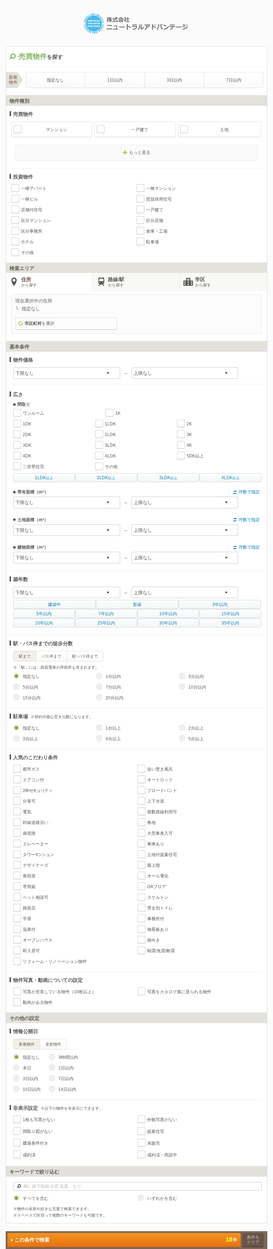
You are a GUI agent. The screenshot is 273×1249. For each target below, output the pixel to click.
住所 (29, 281)
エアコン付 (33, 780)
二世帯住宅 (33, 467)
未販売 (153, 1143)
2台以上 (196, 728)
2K (189, 424)
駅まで (25, 656)
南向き (153, 940)
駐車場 (152, 242)
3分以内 (196, 676)
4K (189, 445)
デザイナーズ (35, 865)
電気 (27, 812)
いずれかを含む (162, 1198)
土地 (224, 130)
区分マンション (36, 220)
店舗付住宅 (31, 210)
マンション (56, 130)
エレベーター (35, 844)
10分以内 (197, 687)
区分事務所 (31, 231)
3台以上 (30, 739)
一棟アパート (34, 188)
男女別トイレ (160, 908)
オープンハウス (38, 940)
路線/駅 (116, 281)
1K (118, 413)
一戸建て (139, 130)
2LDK (110, 434)
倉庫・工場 (156, 231)
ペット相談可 (35, 897)
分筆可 (29, 801)
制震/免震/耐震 (161, 951)
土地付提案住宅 (162, 854)
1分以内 (113, 676)
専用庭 (29, 887)
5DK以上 (195, 456)
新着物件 (26, 1044)
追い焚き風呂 (160, 769)
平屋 (27, 919)
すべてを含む (35, 1198)
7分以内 (113, 687)
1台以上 (113, 728)
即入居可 (31, 951)
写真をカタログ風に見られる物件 (179, 992)
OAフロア (156, 887)
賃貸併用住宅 (159, 199)
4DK (27, 456)
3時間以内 (68, 1057)
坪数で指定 (249, 492)
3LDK (110, 445)
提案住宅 (155, 1131)
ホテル (27, 242)
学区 (203, 281)
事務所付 (155, 919)
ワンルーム (33, 413)
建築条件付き (35, 1143)
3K (189, 434)
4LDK (110, 456)
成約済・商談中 (162, 1155)
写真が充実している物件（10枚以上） (59, 992)
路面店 (29, 908)
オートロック (160, 780)
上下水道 (155, 801)
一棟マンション (161, 188)
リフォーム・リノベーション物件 (55, 961)
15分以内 (32, 698)
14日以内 (67, 1089)
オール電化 (157, 876)
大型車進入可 (160, 833)
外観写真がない (162, 1120)
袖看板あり (157, 929)
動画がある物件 (38, 1002)
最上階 (153, 865)
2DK (27, 434)
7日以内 (233, 80)
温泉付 (29, 929)
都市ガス (31, 769)
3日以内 (174, 80)
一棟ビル (29, 199)
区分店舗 (154, 220)
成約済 (29, 1155)
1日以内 (115, 80)
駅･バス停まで (85, 656)
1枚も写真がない (39, 1120)
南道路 (29, 833)
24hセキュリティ (37, 790)
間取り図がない (38, 1131)
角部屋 (29, 876)
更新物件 (53, 1044)
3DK (27, 445)
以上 (44, 477)
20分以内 (114, 698)
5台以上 (196, 739)
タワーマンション (38, 854)
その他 (27, 252)
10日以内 (32, 1089)
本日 (27, 1068)
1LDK (110, 424)
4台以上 (113, 739)
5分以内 (30, 687)
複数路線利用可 (162, 812)
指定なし (55, 80)
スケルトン (157, 897)
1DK (27, 424)
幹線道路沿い (35, 822)
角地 (151, 822)
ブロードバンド (162, 790)
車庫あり (155, 844)
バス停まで (51, 656)
